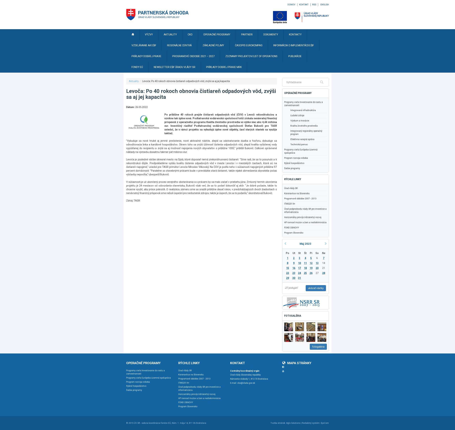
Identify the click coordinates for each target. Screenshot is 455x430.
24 (299, 273)
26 (311, 273)
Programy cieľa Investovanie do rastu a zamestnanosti (303, 104)
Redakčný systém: (311, 423)
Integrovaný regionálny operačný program (306, 132)
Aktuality (134, 81)
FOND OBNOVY (291, 227)
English (324, 4)
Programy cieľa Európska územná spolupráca (300, 151)
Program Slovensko (293, 233)
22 (287, 273)
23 (293, 273)
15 (287, 268)
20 (317, 268)
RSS (314, 4)
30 (293, 278)
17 (299, 268)
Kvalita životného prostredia (304, 126)
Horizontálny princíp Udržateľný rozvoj (302, 217)
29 (287, 278)
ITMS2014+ (289, 204)
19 (311, 268)
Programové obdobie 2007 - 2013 (300, 198)
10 (299, 263)
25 (305, 273)
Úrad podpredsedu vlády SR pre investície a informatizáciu (305, 210)
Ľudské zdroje (297, 115)
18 (305, 268)
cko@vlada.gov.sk (246, 383)
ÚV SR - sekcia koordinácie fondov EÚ (152, 423)
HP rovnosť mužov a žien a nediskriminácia (305, 222)
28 (323, 273)
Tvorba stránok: (278, 423)
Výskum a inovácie (299, 120)
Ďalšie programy (292, 168)
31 (299, 278)
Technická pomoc (299, 144)
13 (317, 263)
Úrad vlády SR (291, 188)
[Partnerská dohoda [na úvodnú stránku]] (157, 14)
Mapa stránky (299, 363)
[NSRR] (301, 302)
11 (305, 263)
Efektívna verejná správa (302, 139)
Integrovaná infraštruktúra (303, 110)
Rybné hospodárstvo (294, 163)
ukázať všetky (316, 288)
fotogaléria (318, 346)
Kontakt (304, 4)
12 (311, 263)
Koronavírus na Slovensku (297, 193)
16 (293, 268)
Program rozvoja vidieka (296, 158)
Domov (291, 4)
